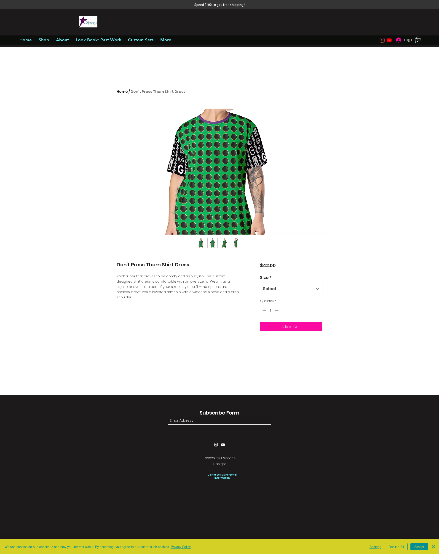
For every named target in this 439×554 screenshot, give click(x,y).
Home (122, 91)
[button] (417, 40)
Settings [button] (375, 546)
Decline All (396, 546)
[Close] (433, 546)
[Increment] (277, 310)
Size (266, 277)
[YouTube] (389, 40)
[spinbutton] (270, 310)
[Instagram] (382, 40)
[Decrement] (264, 310)
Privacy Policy (181, 546)
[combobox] (291, 288)
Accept (419, 546)
